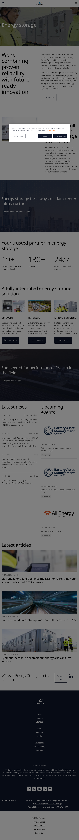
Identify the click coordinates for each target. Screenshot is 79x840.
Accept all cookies (60, 136)
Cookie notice (51, 130)
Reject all (45, 136)
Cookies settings (18, 136)
